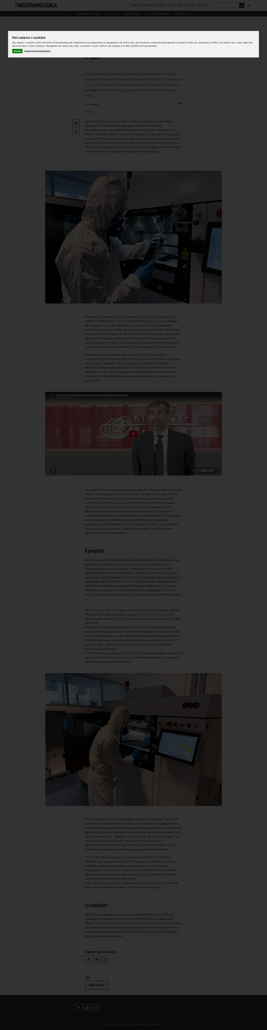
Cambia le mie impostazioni (37, 51)
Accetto (17, 51)
